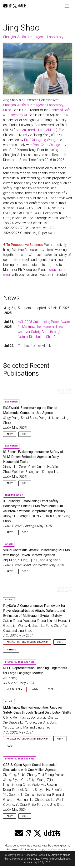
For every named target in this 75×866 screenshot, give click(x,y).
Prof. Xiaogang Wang (39, 140)
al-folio (66, 855)
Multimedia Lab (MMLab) (39, 130)
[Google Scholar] (10, 6)
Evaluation (11, 401)
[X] (15, 6)
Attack (9, 544)
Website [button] (11, 649)
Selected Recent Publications (26, 369)
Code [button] (25, 434)
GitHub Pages (31, 858)
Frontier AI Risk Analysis (19, 662)
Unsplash (59, 858)
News (11, 298)
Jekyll (54, 855)
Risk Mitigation (14, 495)
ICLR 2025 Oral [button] (15, 689)
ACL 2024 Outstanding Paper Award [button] (27, 642)
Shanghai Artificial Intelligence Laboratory (33, 37)
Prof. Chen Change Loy (49, 145)
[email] (5, 6)
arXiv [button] (10, 434)
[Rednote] (22, 6)
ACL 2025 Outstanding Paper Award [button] (27, 738)
